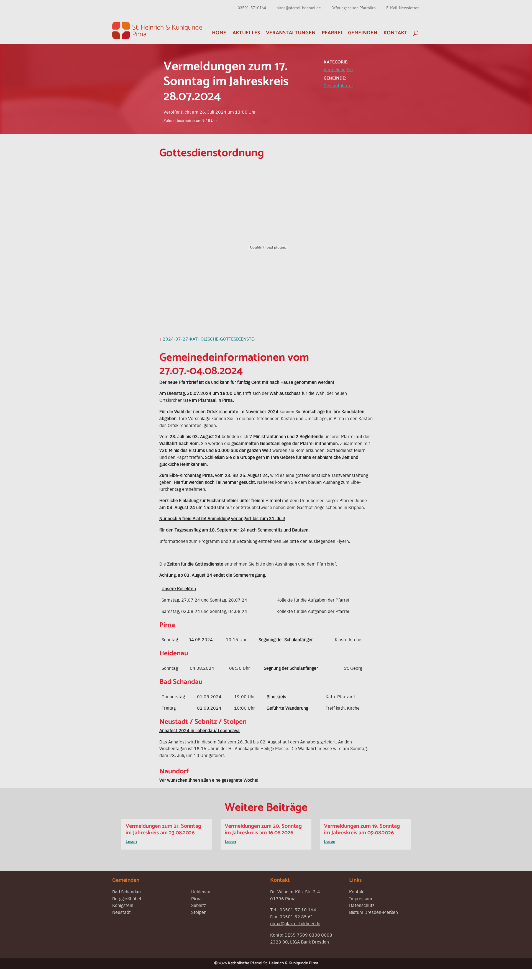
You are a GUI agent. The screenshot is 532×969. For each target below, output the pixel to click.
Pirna (196, 898)
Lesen (131, 841)
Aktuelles (246, 33)
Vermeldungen (338, 69)
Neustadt (121, 912)
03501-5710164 (252, 7)
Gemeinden (362, 33)
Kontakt (395, 33)
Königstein (122, 905)
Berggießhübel (126, 898)
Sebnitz (198, 905)
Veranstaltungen (291, 33)
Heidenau (200, 891)
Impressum (360, 898)
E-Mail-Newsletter (402, 7)
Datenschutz (361, 905)
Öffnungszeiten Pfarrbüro (353, 7)
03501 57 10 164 (298, 909)
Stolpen (198, 912)
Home (219, 33)
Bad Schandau (126, 891)
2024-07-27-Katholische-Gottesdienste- (209, 339)
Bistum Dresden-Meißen (373, 912)
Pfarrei (332, 33)
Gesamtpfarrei (338, 85)
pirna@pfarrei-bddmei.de (299, 7)
